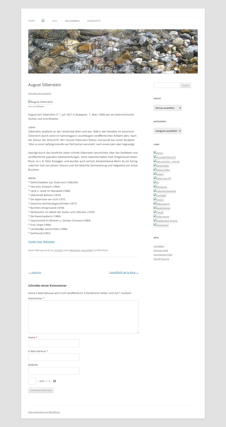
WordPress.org (161, 258)
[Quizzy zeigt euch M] (158, 199)
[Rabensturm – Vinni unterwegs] (162, 203)
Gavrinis (34, 272)
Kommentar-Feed (163, 254)
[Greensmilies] (162, 169)
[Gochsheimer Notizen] (158, 174)
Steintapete (94, 20)
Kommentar (36, 298)
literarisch (75, 250)
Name (32, 337)
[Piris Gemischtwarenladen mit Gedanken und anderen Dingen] (161, 216)
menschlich (87, 250)
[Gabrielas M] (156, 182)
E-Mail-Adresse (38, 351)
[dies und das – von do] (166, 161)
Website (33, 364)
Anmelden (159, 246)
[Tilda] (161, 165)
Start (31, 20)
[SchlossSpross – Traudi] (158, 212)
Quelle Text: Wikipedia (41, 241)
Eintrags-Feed (161, 250)
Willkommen (72, 20)
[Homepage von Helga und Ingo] (162, 178)
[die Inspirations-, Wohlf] (162, 208)
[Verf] (161, 225)
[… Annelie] (165, 191)
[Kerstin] (160, 195)
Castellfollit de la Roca (124, 272)
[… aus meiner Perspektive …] (165, 220)
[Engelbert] (165, 157)
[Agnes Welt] (158, 153)
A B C (55, 20)
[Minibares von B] (160, 186)
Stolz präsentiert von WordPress (44, 412)
